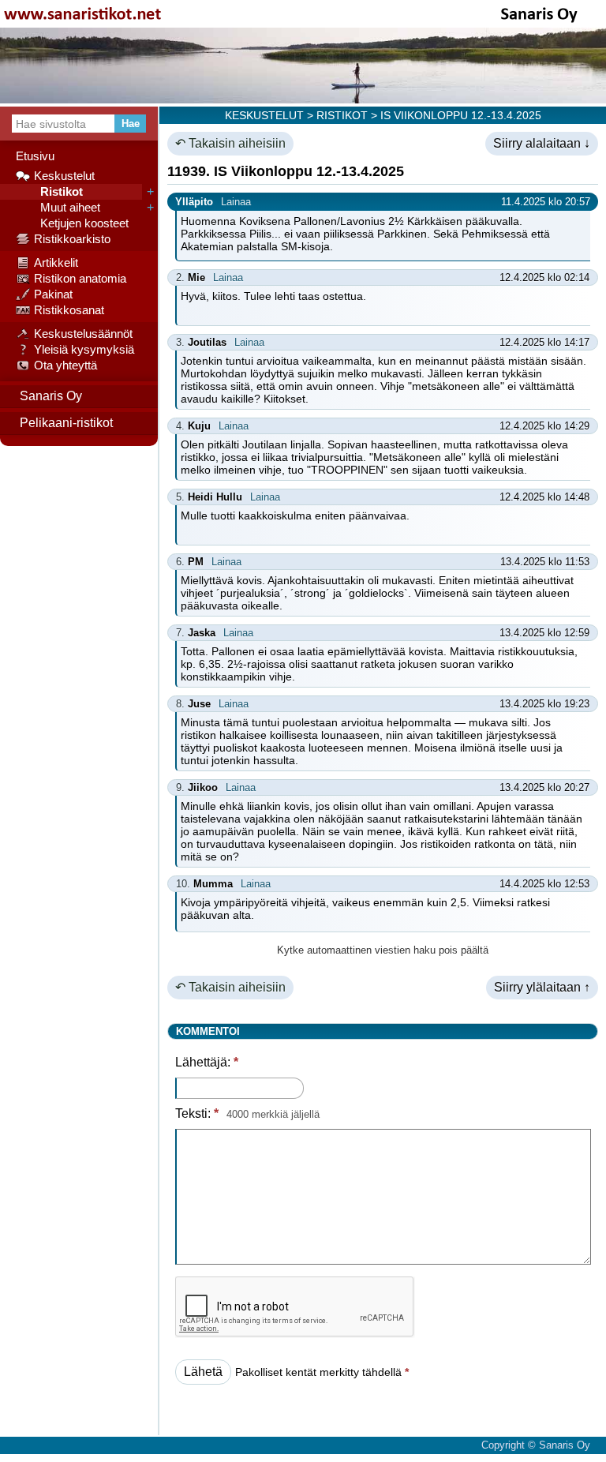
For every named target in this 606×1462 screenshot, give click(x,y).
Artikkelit (56, 262)
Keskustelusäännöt (83, 333)
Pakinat (53, 294)
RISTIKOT (342, 115)
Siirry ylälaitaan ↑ (542, 987)
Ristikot (58, 191)
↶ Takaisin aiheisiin (230, 143)
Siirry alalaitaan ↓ (541, 143)
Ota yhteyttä (65, 365)
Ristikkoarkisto (72, 239)
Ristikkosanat (69, 310)
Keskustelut (64, 175)
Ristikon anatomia (80, 278)
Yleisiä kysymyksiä (84, 349)
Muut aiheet (67, 207)
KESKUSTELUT (264, 115)
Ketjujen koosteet (81, 223)
